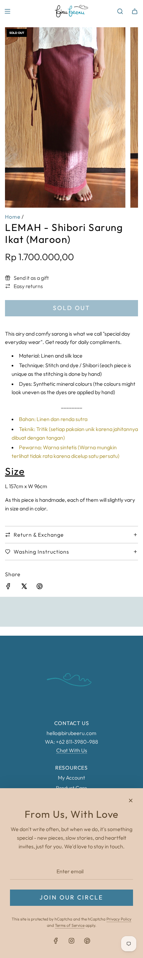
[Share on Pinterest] (39, 587)
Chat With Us (71, 750)
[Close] (130, 800)
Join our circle (71, 897)
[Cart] (134, 11)
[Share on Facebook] (8, 587)
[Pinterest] (87, 940)
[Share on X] (24, 587)
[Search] (120, 11)
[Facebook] (56, 940)
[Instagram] (71, 940)
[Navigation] (7, 11)
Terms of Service (69, 925)
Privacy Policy (118, 918)
